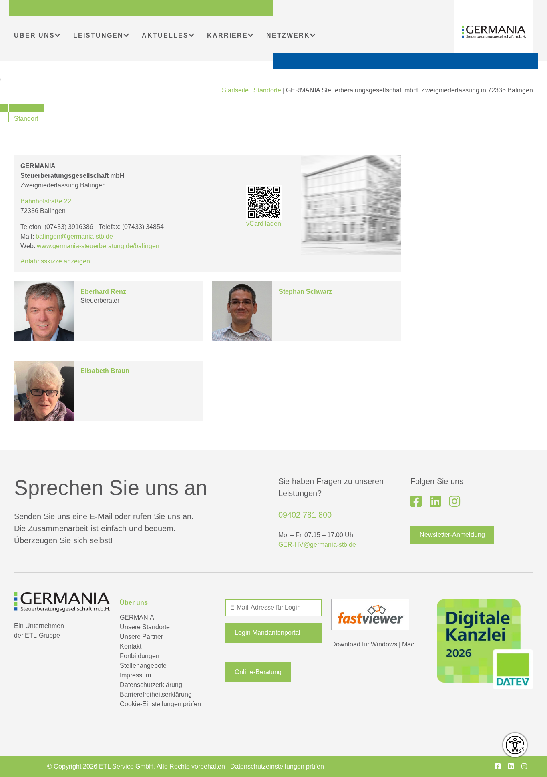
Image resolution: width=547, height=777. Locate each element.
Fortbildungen (139, 656)
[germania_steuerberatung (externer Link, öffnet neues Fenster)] (454, 502)
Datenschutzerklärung (151, 684)
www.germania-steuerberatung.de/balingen (98, 246)
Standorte (267, 90)
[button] (273, 633)
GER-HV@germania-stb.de (317, 544)
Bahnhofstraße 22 (45, 201)
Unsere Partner (141, 636)
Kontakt (130, 646)
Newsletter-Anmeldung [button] (452, 534)
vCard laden (263, 223)
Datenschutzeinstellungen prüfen (277, 766)
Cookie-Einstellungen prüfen (160, 704)
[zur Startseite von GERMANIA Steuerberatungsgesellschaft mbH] (494, 32)
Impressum (135, 675)
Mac (408, 644)
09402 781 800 (305, 514)
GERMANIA (137, 617)
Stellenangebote (143, 665)
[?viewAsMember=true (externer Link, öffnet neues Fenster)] (435, 502)
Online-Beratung (258, 672)
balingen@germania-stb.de (74, 236)
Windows (384, 644)
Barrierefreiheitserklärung (156, 694)
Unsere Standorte (145, 627)
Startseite (235, 90)
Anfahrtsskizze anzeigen (55, 261)
